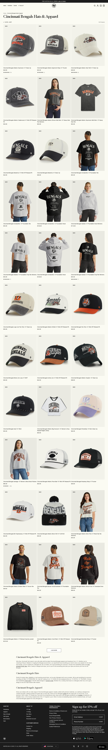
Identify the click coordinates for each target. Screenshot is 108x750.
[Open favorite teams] (101, 6)
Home (4, 13)
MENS (4, 5)
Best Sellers (6, 718)
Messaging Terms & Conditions (57, 724)
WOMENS (10, 5)
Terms (103, 732)
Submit (101, 717)
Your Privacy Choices (55, 718)
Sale (4, 721)
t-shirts (64, 693)
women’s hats (49, 680)
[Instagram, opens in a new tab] (87, 746)
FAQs (27, 733)
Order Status (29, 735)
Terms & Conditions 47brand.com (58, 711)
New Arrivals (6, 714)
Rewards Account (31, 718)
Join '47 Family (62, 1)
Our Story (28, 714)
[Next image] (35, 45)
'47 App (28, 709)
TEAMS (15, 5)
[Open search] (95, 5)
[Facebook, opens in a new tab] (78, 746)
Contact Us (29, 726)
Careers (28, 716)
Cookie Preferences (54, 726)
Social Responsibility (54, 715)
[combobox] (50, 746)
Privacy (74, 733)
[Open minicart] (104, 5)
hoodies (80, 695)
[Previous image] (4, 45)
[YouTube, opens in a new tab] (82, 746)
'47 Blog (28, 712)
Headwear (6, 709)
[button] (6, 72)
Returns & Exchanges (32, 731)
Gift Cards (6, 716)
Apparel (5, 712)
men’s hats (28, 680)
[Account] (98, 5)
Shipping (28, 728)
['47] (54, 6)
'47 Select (21, 5)
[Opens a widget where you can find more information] (101, 747)
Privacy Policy (53, 713)
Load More (54, 650)
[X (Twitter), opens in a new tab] (74, 746)
